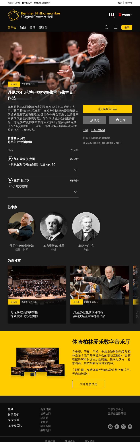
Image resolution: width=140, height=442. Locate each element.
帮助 (120, 3)
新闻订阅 (45, 409)
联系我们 (13, 414)
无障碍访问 (15, 425)
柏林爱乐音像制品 (42, 3)
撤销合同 (45, 430)
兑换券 (44, 421)
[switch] (76, 170)
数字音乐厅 (27, 3)
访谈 (23, 27)
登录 (127, 27)
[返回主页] (34, 15)
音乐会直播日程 (117, 413)
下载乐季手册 (115, 409)
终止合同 (45, 426)
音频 (32, 27)
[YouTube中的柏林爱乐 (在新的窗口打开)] (110, 426)
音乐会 (12, 27)
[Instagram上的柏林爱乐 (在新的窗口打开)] (130, 426)
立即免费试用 (88, 384)
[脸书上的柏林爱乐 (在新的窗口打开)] (116, 426)
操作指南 (13, 420)
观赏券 (43, 27)
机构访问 (45, 413)
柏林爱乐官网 (14, 3)
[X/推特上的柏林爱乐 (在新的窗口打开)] (123, 426)
